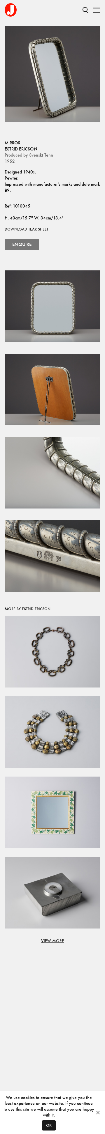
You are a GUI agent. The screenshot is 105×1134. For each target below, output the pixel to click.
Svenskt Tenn (41, 155)
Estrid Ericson (21, 149)
